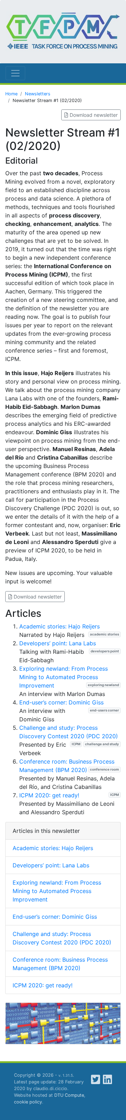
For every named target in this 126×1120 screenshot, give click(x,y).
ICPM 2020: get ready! (49, 795)
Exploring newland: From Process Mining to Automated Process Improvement (63, 677)
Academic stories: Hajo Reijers (59, 626)
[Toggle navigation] (15, 73)
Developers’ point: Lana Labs (57, 643)
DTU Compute (69, 1095)
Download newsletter (93, 115)
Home (11, 93)
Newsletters (37, 93)
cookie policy (28, 1102)
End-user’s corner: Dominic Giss (61, 702)
